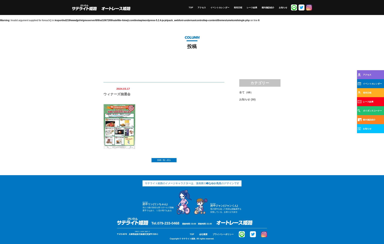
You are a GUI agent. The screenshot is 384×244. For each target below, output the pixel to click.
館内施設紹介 (268, 7)
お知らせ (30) (247, 99)
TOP (191, 7)
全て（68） (246, 92)
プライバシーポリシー (223, 234)
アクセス (202, 7)
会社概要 (203, 234)
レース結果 (252, 7)
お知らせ (283, 7)
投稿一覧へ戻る (164, 160)
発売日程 (238, 7)
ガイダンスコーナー (372, 110)
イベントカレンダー (219, 7)
